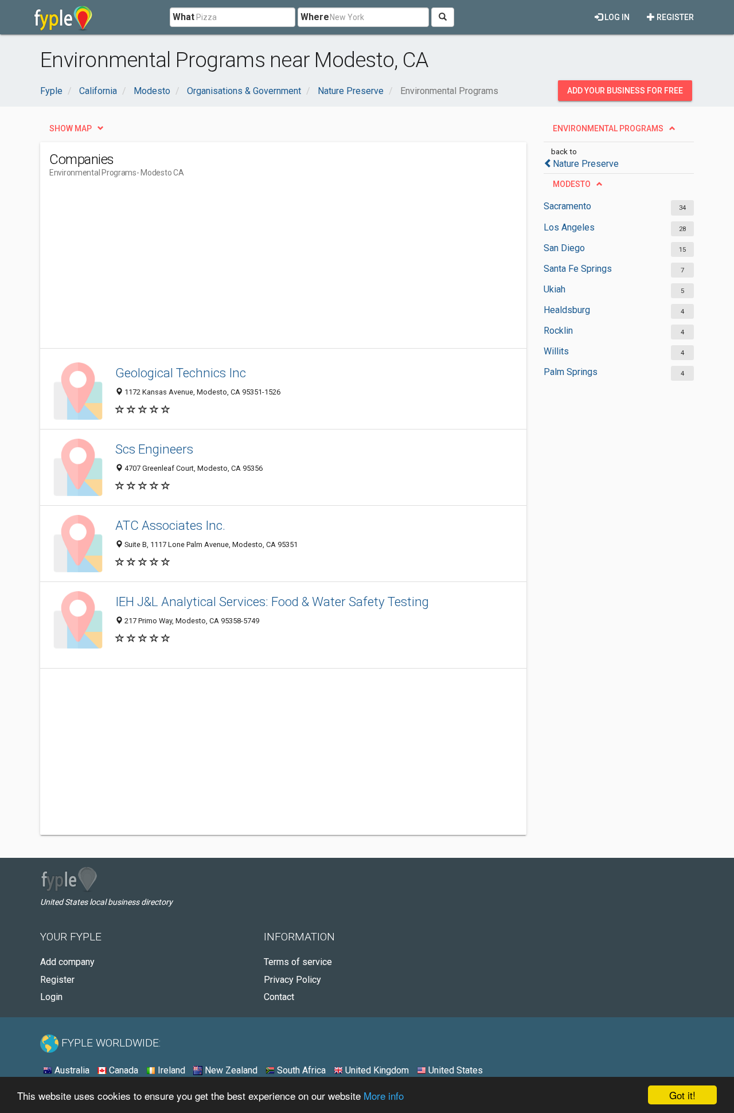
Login (51, 996)
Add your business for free (625, 90)
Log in (616, 17)
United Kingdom (376, 1070)
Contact (279, 996)
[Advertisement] (258, 268)
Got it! (682, 1095)
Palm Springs (571, 371)
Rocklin (558, 330)
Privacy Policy (292, 979)
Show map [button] (70, 128)
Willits (556, 351)
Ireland (170, 1070)
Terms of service (298, 961)
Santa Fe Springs (578, 268)
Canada (122, 1070)
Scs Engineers (154, 449)
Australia (70, 1070)
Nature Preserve (586, 163)
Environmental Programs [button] (608, 128)
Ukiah (554, 289)
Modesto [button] (572, 184)
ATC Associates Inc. (170, 525)
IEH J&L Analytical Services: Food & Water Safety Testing (272, 601)
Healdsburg (567, 309)
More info (384, 1095)
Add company (67, 961)
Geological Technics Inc (180, 372)
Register (674, 17)
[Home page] (63, 17)
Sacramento (567, 206)
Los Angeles (569, 227)
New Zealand (229, 1070)
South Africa (300, 1070)
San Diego (564, 248)
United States (454, 1070)
